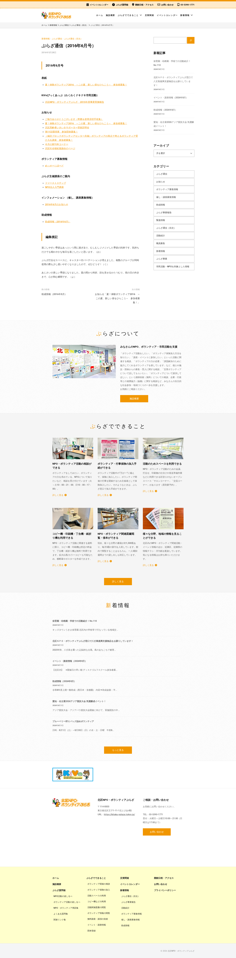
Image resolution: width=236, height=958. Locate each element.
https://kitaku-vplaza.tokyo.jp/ (119, 814)
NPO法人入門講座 (54, 187)
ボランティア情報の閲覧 (98, 913)
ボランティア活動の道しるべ (67, 902)
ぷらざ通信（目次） (73, 39)
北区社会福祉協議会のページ (60, 148)
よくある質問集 (61, 914)
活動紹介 (160, 235)
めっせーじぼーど (54, 165)
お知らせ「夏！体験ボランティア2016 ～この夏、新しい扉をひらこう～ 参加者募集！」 (117, 298)
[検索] (190, 40)
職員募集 (160, 243)
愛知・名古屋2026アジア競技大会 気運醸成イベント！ (79, 701)
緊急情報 (160, 220)
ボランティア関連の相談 (98, 884)
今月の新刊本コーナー (56, 144)
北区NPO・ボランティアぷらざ (181, 951)
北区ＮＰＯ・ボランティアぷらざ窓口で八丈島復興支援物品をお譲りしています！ (173, 81)
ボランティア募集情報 (167, 189)
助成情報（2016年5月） (54, 294)
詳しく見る (57, 495)
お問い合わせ (167, 5)
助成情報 (160, 204)
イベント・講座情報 (96, 925)
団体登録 (91, 930)
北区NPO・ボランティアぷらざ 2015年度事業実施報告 (74, 102)
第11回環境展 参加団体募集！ (61, 131)
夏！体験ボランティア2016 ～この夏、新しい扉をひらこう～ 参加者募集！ (86, 84)
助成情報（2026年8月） (165, 110)
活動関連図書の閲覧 (96, 907)
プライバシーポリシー (165, 890)
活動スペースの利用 (96, 895)
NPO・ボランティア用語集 (66, 908)
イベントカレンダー (99, 5)
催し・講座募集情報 (166, 197)
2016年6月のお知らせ (56, 204)
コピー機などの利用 (96, 901)
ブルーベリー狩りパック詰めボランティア (73, 721)
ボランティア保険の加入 (98, 890)
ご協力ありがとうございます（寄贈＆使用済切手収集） (74, 119)
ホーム (99, 15)
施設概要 (110, 15)
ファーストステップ (55, 183)
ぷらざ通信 (57, 39)
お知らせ (160, 181)
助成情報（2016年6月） (57, 221)
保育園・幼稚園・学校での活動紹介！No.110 (74, 621)
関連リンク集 (60, 919)
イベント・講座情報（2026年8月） (171, 97)
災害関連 (149, 15)
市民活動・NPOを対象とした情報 (172, 266)
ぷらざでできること (128, 15)
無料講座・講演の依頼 (97, 919)
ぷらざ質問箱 (122, 5)
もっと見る (118, 750)
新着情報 (185, 15)
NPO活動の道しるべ (63, 896)
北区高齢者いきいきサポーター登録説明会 (67, 127)
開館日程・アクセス (144, 5)
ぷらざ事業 (161, 258)
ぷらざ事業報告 (164, 212)
